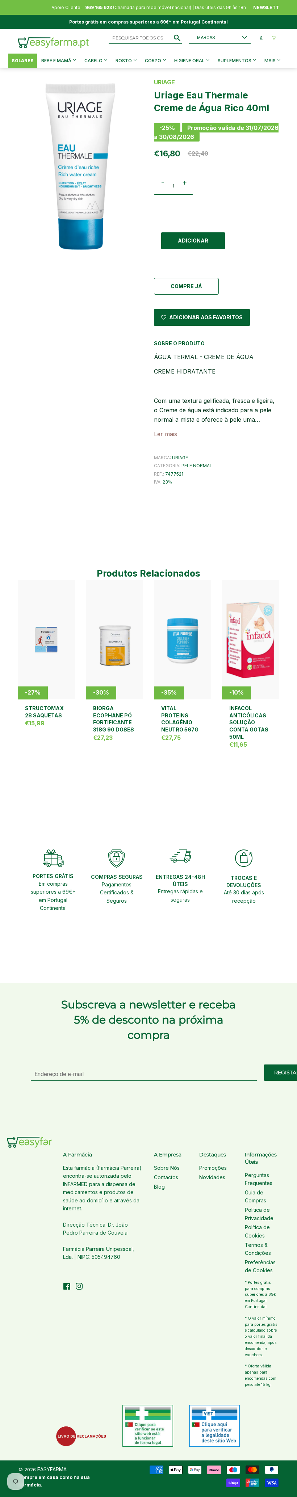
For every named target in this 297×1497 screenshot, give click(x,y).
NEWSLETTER (269, 7)
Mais (270, 60)
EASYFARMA (52, 1469)
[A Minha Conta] (261, 37)
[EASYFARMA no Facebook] (67, 1287)
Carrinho (274, 37)
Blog (159, 1187)
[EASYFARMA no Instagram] (79, 1287)
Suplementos (235, 60)
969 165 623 (98, 7)
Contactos (166, 1177)
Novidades (212, 1177)
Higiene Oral (190, 60)
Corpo (153, 60)
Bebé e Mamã (56, 60)
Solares (23, 60)
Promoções (213, 1168)
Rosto (124, 60)
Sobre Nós (167, 1168)
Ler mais (165, 434)
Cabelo (94, 60)
